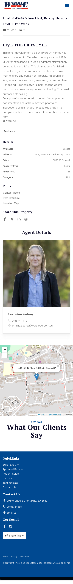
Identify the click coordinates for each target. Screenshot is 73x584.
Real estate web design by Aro (56, 563)
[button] (35, 198)
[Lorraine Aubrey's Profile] (36, 273)
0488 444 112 (19, 320)
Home (5, 556)
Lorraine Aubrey (21, 314)
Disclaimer (24, 556)
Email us (11, 512)
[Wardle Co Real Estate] (16, 5)
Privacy (13, 556)
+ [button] (5, 350)
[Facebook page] (5, 527)
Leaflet (41, 414)
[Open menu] (67, 5)
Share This (15, 535)
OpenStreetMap (54, 414)
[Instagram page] (10, 527)
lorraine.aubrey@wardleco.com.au (32, 325)
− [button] (5, 355)
